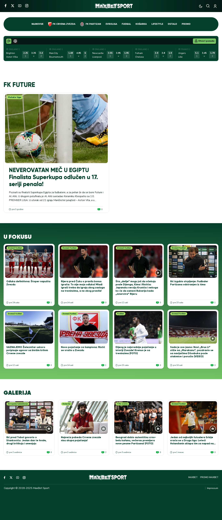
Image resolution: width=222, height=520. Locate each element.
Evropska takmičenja (18, 404)
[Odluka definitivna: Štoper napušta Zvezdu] (29, 261)
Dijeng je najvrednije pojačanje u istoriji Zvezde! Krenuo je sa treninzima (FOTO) (136, 350)
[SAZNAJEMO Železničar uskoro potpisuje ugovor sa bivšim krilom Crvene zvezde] (29, 327)
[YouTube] (20, 5)
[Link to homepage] (114, 6)
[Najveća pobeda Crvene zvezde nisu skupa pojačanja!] (84, 417)
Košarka (66, 404)
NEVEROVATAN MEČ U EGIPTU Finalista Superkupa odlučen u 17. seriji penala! (53, 177)
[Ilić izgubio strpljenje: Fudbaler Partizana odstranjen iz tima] (193, 261)
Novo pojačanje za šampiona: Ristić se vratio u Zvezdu (83, 349)
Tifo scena (122, 404)
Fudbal (120, 313)
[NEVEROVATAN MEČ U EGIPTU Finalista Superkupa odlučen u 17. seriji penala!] (56, 128)
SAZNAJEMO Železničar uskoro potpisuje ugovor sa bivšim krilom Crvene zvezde (27, 350)
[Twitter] (12, 5)
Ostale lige (14, 97)
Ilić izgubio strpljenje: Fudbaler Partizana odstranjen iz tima (189, 283)
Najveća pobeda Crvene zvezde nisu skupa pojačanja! (81, 439)
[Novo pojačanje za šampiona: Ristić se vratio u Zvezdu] (84, 327)
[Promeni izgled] (200, 6)
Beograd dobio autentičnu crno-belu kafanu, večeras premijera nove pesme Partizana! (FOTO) (136, 440)
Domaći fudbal (15, 248)
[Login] (215, 6)
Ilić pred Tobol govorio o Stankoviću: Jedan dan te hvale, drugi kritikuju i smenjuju (26, 440)
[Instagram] (27, 5)
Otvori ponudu (206, 41)
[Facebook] (5, 5)
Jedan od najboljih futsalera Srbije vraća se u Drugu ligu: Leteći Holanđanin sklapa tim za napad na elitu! (192, 442)
